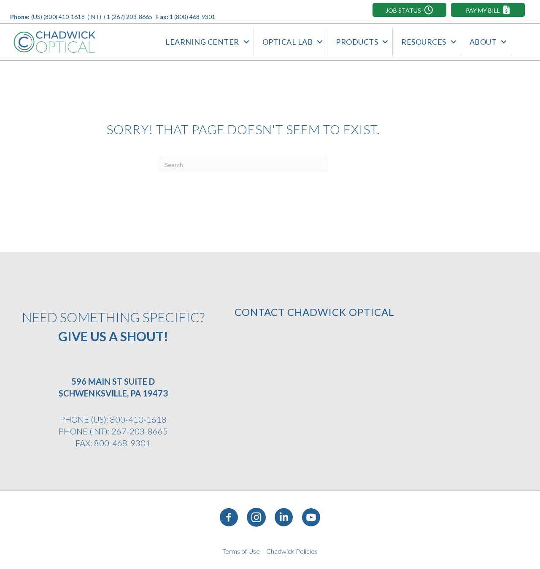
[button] (409, 10)
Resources (423, 41)
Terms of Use (241, 551)
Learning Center (202, 41)
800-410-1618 (138, 419)
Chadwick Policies (292, 551)
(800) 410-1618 (63, 16)
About (483, 41)
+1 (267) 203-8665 (127, 16)
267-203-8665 (139, 431)
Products (357, 41)
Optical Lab (287, 41)
